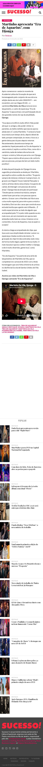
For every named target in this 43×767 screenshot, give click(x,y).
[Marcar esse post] (24, 44)
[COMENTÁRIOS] (33, 44)
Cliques (32, 761)
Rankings (14, 761)
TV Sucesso (35, 758)
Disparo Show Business (27, 743)
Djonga (21, 327)
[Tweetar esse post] (14, 44)
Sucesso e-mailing (9, 741)
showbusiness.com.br (17, 739)
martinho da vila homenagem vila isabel (18, 329)
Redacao (8, 36)
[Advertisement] (21, 381)
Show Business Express (26, 741)
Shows (23, 761)
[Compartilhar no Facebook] (9, 44)
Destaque (12, 327)
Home (5, 758)
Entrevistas (24, 758)
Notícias (13, 758)
